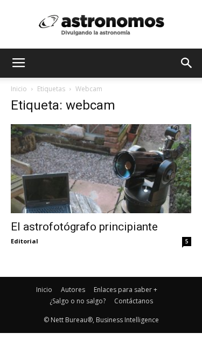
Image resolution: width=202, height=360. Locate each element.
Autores (73, 289)
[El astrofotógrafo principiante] (101, 168)
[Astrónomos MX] (101, 25)
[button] (187, 63)
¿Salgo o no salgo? (78, 300)
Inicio (19, 88)
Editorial (24, 241)
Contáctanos (133, 300)
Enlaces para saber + (125, 289)
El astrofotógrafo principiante (84, 226)
